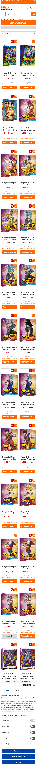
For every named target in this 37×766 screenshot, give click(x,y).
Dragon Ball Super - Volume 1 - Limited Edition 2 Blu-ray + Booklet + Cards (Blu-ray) (27, 129)
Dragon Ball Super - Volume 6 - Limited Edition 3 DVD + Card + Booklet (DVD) (27, 403)
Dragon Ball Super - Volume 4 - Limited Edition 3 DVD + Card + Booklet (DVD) (9, 349)
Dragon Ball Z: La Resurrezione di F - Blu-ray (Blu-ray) (9, 129)
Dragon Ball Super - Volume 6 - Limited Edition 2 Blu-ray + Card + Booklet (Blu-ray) (9, 403)
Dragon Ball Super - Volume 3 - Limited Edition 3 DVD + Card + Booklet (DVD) (9, 294)
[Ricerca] (33, 14)
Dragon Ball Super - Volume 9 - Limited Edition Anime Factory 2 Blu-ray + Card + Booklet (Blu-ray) (9, 568)
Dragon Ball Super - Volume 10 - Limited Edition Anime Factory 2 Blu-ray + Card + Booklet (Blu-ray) (9, 623)
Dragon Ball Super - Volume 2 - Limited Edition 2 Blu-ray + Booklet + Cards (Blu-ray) (27, 184)
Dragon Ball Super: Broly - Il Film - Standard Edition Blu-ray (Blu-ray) (9, 74)
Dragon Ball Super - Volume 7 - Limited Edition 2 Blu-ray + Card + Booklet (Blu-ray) (27, 458)
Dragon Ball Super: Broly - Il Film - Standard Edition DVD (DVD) (28, 74)
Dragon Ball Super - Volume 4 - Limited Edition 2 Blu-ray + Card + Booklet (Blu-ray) (27, 294)
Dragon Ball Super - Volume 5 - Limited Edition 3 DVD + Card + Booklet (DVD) (27, 349)
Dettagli (9, 636)
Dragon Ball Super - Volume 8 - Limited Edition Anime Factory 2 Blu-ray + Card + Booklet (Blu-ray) (9, 513)
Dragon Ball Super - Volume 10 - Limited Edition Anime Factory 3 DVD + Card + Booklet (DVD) (27, 623)
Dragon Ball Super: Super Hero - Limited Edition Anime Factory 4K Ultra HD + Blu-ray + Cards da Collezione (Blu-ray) (9, 678)
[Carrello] (31, 8)
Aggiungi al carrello (10, 87)
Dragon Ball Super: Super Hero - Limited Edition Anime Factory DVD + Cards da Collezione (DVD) (27, 678)
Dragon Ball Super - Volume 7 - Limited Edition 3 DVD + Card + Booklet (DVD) (9, 458)
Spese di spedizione (7, 84)
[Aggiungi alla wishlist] (15, 41)
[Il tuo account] (35, 8)
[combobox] (18, 14)
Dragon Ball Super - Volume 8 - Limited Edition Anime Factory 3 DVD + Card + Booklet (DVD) (27, 513)
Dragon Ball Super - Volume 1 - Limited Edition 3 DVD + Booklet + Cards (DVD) (9, 184)
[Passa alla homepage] (10, 8)
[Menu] (3, 14)
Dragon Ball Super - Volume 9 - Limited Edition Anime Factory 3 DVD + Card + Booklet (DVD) (27, 568)
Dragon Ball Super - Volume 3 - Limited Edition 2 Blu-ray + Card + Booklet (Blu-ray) (27, 239)
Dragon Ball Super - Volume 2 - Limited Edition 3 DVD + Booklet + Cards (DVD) (9, 239)
